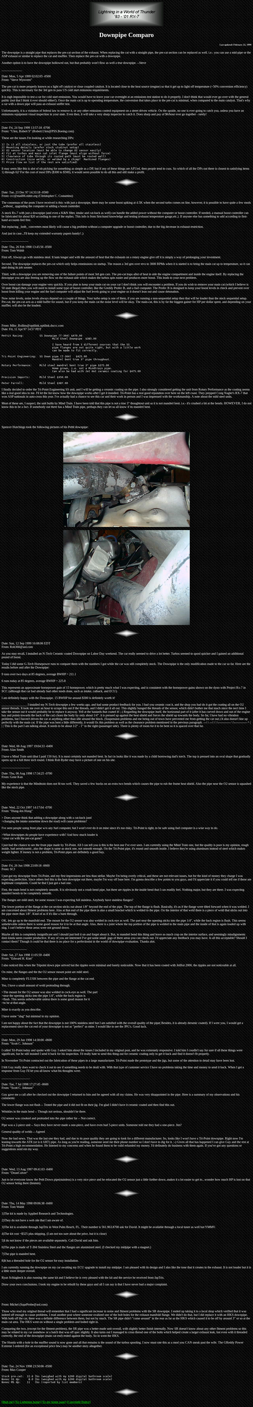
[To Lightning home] (28, 1402)
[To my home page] (54, 1402)
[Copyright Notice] (79, 1402)
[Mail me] (8, 1402)
